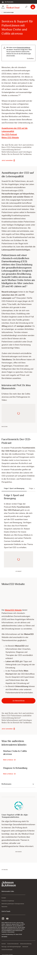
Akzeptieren (18, 498)
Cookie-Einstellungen (18, 488)
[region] (18, 477)
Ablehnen (18, 493)
